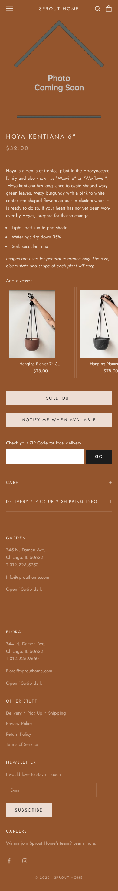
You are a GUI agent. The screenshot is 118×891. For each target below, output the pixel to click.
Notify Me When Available (59, 420)
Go (99, 456)
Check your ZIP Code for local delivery (43, 443)
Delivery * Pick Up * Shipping (36, 713)
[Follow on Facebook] (9, 861)
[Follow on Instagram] (25, 861)
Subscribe (29, 810)
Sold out (59, 398)
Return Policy (18, 734)
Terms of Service (22, 744)
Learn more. (85, 843)
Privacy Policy (19, 723)
